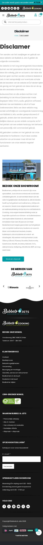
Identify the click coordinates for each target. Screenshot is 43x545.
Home (16, 36)
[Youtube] (12, 8)
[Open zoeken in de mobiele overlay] (22, 22)
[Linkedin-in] (18, 8)
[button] (3, 286)
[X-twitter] (5, 8)
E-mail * (6, 454)
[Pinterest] (8, 8)
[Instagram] (15, 8)
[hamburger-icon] (3, 15)
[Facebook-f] (2, 8)
